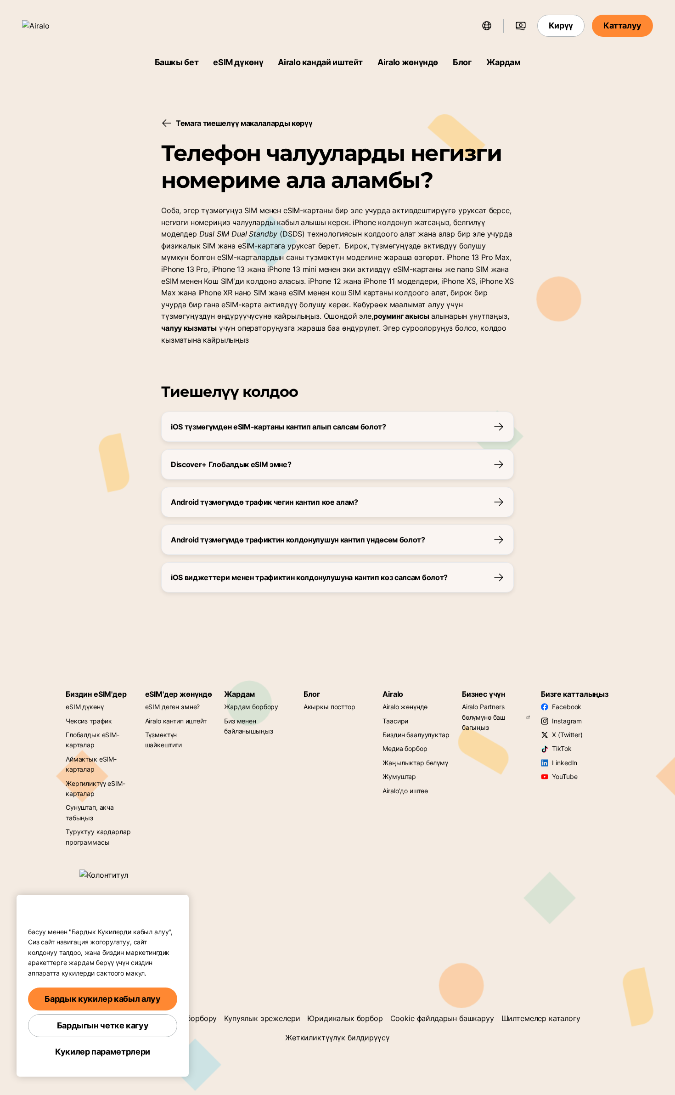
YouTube (564, 776)
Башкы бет (177, 62)
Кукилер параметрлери (102, 1051)
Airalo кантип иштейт (176, 721)
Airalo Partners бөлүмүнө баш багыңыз (483, 717)
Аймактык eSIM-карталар (91, 764)
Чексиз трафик (89, 721)
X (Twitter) (567, 735)
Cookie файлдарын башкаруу (442, 1018)
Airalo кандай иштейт (320, 62)
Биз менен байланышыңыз (248, 726)
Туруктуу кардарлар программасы (98, 837)
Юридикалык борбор (344, 1018)
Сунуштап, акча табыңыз (90, 812)
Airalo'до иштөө (405, 791)
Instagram (567, 721)
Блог (462, 62)
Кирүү (561, 25)
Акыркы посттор (329, 707)
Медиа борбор (404, 748)
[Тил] (486, 25)
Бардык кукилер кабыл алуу (102, 999)
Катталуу (622, 25)
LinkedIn (564, 763)
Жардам (503, 62)
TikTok (561, 748)
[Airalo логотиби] (49, 26)
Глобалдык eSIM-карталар (92, 740)
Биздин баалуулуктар (415, 735)
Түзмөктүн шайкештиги (163, 740)
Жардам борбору (251, 707)
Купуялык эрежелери (262, 1018)
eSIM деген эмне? (172, 707)
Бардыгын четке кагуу (103, 1025)
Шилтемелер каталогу (540, 1018)
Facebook (566, 707)
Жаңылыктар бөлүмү (415, 763)
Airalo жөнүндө (407, 62)
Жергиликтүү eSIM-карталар (95, 788)
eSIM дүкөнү (238, 62)
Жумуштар (399, 776)
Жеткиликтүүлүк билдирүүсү (337, 1037)
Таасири (395, 721)
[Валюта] (520, 25)
